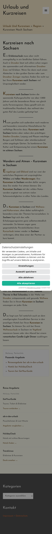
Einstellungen (26, 265)
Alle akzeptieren (26, 283)
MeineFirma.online (33, 288)
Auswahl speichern (26, 271)
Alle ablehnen (26, 277)
